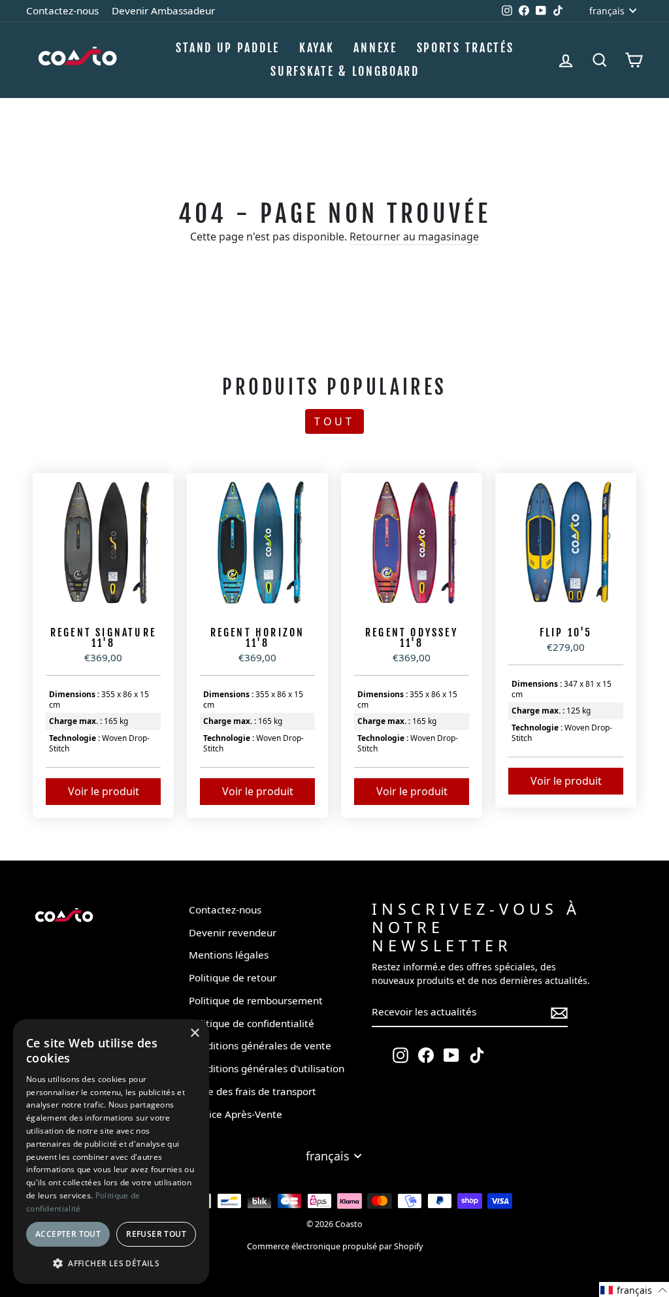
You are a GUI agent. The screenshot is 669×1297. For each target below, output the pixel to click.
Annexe (375, 48)
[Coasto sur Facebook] (426, 1055)
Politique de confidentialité (251, 1023)
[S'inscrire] (559, 1012)
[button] (634, 1289)
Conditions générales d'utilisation (266, 1068)
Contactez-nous (62, 10)
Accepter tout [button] (68, 1234)
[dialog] (111, 1151)
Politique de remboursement (256, 1000)
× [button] (194, 1033)
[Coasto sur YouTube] (451, 1055)
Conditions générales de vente (260, 1045)
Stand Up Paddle (228, 48)
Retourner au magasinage (414, 236)
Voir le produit (103, 791)
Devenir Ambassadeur (163, 10)
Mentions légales (229, 954)
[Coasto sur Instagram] (400, 1055)
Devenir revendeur (232, 932)
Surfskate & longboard (344, 71)
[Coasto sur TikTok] (477, 1055)
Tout (334, 421)
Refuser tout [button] (156, 1234)
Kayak (316, 48)
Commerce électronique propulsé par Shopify (335, 1246)
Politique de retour (232, 977)
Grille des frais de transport (252, 1091)
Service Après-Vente (235, 1114)
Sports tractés (465, 48)
